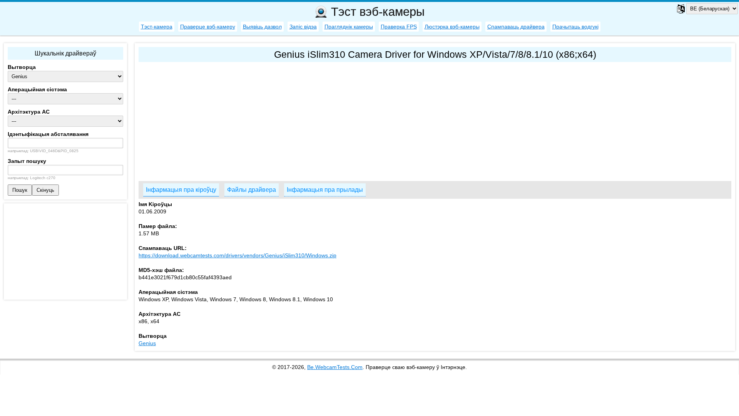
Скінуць (45, 190)
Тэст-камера (156, 26)
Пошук (19, 190)
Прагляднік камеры (348, 26)
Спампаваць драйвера (516, 26)
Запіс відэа (303, 26)
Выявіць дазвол (262, 26)
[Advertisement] (369, 120)
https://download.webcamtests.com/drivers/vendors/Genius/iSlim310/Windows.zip (237, 255)
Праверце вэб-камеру (207, 26)
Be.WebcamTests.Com (335, 367)
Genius (147, 343)
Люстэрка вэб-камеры (452, 26)
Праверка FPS (399, 26)
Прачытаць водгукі (575, 26)
